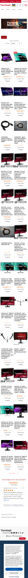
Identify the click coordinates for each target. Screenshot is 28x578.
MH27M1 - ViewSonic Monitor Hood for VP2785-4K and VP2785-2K (20, 351)
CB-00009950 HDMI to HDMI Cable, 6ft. (6, 243)
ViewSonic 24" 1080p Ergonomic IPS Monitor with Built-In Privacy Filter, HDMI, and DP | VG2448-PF (20, 425)
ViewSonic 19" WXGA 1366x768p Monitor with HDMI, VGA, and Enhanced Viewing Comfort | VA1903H (20, 389)
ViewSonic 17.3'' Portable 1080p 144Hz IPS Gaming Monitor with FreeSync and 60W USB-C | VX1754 (20, 105)
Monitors (14, 9)
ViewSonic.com (4, 1)
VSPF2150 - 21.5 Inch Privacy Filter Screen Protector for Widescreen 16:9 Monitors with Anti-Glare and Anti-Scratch (7, 175)
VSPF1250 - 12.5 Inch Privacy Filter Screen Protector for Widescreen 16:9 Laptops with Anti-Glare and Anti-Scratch (20, 246)
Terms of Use (14, 553)
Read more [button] (6, 500)
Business (18, 1)
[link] (14, 505)
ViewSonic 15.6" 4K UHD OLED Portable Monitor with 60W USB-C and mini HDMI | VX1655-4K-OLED (20, 71)
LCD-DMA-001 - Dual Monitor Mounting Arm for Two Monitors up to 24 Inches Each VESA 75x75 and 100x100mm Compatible (20, 316)
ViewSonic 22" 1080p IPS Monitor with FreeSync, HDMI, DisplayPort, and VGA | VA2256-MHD (7, 315)
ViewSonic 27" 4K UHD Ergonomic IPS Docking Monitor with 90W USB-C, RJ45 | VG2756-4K (7, 459)
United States (18, 536)
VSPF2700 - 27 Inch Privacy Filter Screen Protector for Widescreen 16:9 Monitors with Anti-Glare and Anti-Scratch (7, 211)
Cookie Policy (7, 553)
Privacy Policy (16, 552)
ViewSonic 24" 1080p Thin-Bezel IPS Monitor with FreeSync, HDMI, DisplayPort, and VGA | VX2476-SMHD (20, 282)
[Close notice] (22, 546)
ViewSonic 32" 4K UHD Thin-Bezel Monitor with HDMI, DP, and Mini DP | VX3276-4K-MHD (7, 424)
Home (2, 9)
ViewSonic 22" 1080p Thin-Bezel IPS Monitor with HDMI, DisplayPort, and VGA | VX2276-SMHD (7, 282)
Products (8, 9)
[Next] (17, 473)
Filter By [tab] (4, 37)
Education (12, 1)
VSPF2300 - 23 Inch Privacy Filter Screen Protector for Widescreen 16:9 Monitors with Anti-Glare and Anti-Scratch (20, 211)
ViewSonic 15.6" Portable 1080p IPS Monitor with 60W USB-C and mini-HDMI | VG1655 (7, 71)
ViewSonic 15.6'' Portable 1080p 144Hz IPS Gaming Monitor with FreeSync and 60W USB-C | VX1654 (7, 105)
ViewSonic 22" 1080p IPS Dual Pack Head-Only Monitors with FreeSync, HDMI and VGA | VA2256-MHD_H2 (20, 459)
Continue (22, 538)
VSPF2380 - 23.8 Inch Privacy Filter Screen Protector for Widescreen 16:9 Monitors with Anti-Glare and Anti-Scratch (7, 390)
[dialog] (14, 559)
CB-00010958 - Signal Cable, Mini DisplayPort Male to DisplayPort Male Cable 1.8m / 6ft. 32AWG (20, 140)
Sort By (7, 43)
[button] (7, 81)
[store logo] (8, 5)
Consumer (24, 1)
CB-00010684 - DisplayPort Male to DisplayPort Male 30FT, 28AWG (7, 139)
